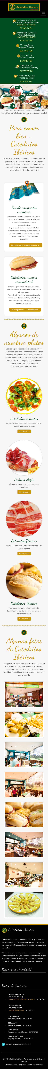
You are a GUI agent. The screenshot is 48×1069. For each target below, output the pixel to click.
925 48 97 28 (26, 50)
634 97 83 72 (28, 1039)
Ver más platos (24, 431)
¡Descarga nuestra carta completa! (24, 309)
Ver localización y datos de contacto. (25, 245)
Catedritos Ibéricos (15, 1059)
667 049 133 (26, 60)
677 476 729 (26, 40)
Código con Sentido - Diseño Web (30, 1064)
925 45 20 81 (26, 28)
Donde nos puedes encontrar (24, 209)
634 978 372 (26, 81)
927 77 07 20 (26, 71)
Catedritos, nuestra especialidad (24, 279)
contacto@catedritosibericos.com (18, 1044)
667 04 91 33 (27, 1025)
